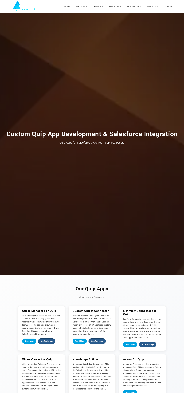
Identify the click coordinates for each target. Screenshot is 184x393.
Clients (97, 6)
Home (67, 6)
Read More (29, 341)
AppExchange (47, 341)
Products (114, 6)
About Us (152, 6)
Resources (133, 6)
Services (81, 6)
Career (168, 6)
